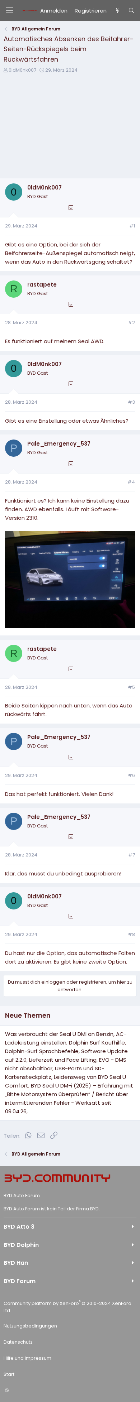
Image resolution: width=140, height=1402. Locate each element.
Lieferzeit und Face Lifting (63, 1059)
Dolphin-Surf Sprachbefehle (42, 1051)
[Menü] (9, 10)
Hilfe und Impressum (27, 1358)
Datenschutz (18, 1342)
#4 (131, 482)
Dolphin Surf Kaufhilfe (97, 1042)
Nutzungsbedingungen (30, 1325)
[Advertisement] (70, 128)
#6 (131, 775)
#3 (131, 402)
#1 (132, 225)
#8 (131, 934)
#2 (131, 322)
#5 (131, 687)
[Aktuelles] (117, 10)
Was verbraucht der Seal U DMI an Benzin (59, 1034)
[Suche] (132, 10)
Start (9, 1374)
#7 (131, 854)
